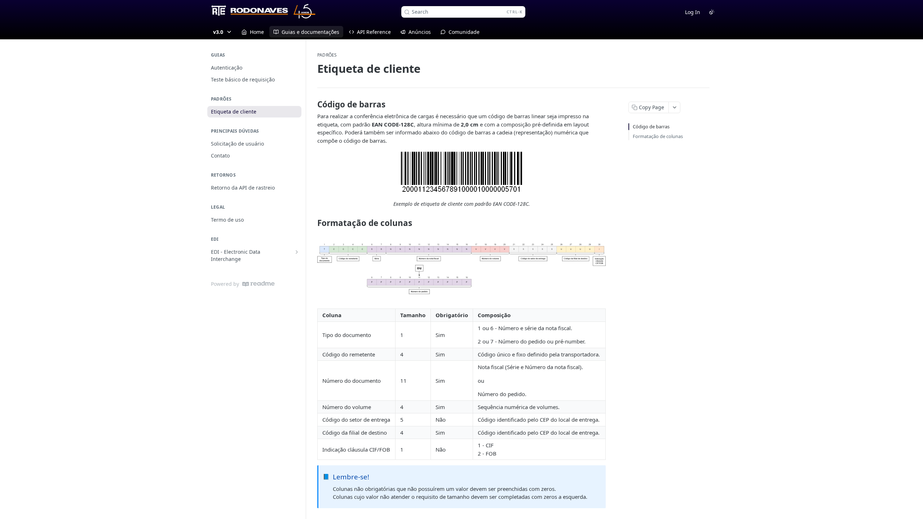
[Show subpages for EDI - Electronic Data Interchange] (297, 252)
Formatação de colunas (658, 136)
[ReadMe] (258, 284)
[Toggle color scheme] (711, 12)
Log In (692, 12)
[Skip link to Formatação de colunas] (312, 223)
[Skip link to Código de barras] (312, 104)
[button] (461, 172)
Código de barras (651, 126)
